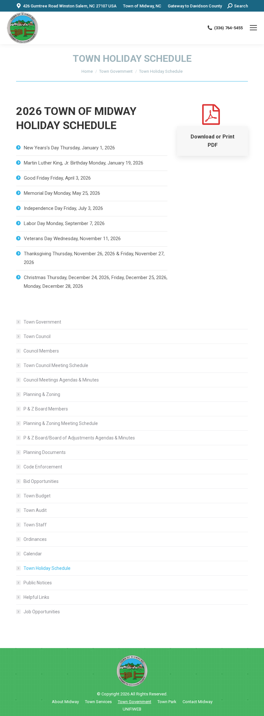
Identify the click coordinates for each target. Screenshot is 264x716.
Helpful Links (36, 597)
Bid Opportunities (41, 481)
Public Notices (38, 582)
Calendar (33, 553)
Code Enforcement (43, 466)
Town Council (37, 336)
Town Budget (37, 495)
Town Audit (35, 510)
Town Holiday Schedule (47, 568)
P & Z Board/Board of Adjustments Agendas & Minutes (79, 437)
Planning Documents (45, 452)
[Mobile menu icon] (253, 28)
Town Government (42, 322)
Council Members (41, 350)
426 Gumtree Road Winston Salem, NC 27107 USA (70, 6)
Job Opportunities (42, 611)
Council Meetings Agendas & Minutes (61, 379)
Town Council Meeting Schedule (56, 365)
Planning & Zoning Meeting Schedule (61, 423)
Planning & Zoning (42, 394)
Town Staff (35, 524)
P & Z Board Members (46, 408)
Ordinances (35, 539)
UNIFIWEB (132, 709)
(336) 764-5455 (228, 27)
